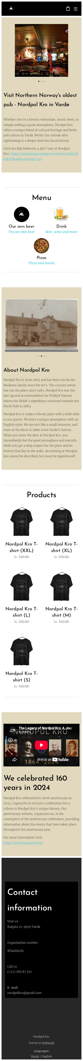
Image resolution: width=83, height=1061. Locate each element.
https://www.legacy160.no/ (23, 843)
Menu (76, 8)
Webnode (48, 1043)
